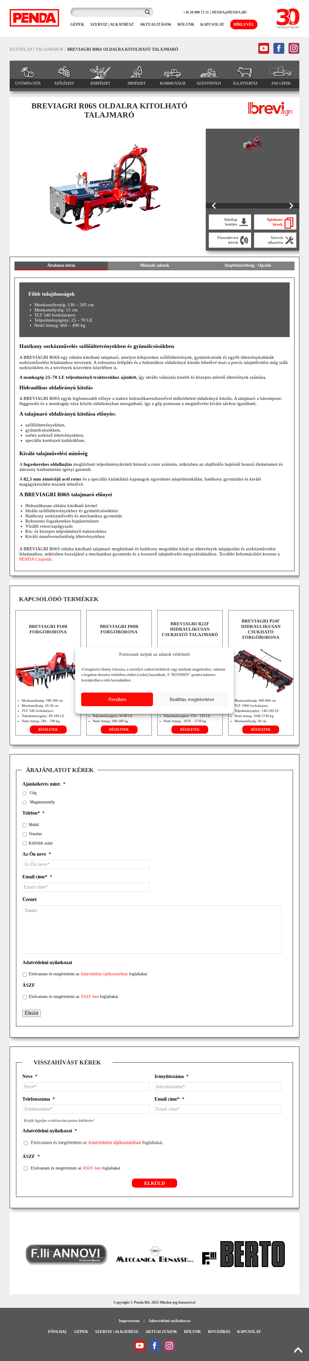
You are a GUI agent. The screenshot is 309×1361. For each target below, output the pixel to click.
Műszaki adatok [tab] (154, 265)
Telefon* (33, 813)
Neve (29, 1076)
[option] (105, 187)
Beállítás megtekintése (192, 699)
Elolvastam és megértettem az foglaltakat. (88, 974)
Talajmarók (50, 49)
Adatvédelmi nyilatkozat (47, 962)
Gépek (81, 1331)
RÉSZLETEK (48, 729)
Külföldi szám (41, 843)
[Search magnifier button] (149, 12)
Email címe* (37, 876)
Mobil (34, 824)
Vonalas (35, 834)
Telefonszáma (38, 1099)
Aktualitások (161, 1331)
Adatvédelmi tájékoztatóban (104, 974)
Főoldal (57, 1331)
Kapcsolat (249, 1331)
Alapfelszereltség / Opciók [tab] (247, 265)
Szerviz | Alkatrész (117, 1331)
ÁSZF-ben (90, 996)
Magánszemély (42, 802)
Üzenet (29, 899)
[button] (17, 1254)
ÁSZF (28, 985)
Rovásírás (219, 1331)
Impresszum (129, 1320)
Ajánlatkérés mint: (43, 784)
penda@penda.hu (229, 12)
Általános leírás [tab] (61, 265)
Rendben (117, 699)
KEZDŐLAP (21, 49)
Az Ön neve (36, 854)
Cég (33, 792)
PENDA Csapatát (35, 559)
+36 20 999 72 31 (196, 12)
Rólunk (192, 1331)
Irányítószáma (171, 1076)
